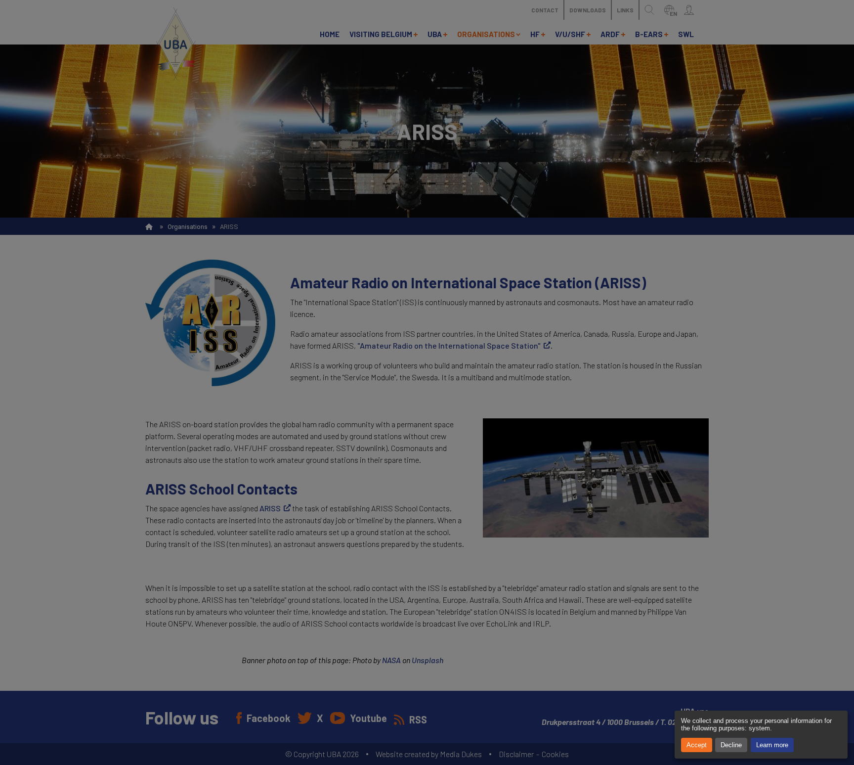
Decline (731, 745)
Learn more (772, 745)
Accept (696, 745)
